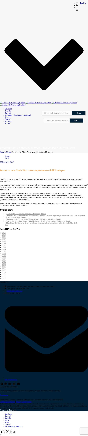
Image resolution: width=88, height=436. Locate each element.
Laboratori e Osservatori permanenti (18, 115)
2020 (4, 245)
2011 (4, 264)
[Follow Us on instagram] (9, 385)
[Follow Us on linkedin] (5, 385)
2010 (4, 266)
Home (2, 152)
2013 (4, 260)
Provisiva (12, 410)
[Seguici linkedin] (4, 433)
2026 (4, 233)
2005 (4, 276)
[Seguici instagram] (7, 433)
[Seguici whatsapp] (14, 433)
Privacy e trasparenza (24, 402)
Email (7, 158)
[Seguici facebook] (1, 433)
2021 (4, 243)
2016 (4, 254)
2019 (4, 247)
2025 (4, 235)
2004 (4, 278)
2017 (4, 252)
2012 (4, 262)
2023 (4, 239)
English (83, 3)
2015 (4, 256)
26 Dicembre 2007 (7, 162)
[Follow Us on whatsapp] (18, 385)
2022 (4, 241)
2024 (4, 237)
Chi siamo (8, 109)
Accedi (7, 123)
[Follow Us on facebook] (2, 385)
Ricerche (8, 111)
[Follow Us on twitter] (14, 385)
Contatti (7, 119)
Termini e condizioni (7, 402)
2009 (4, 268)
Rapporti (8, 113)
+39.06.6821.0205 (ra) (14, 291)
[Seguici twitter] (11, 433)
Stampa (7, 156)
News (7, 117)
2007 (4, 272)
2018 (4, 249)
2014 (4, 258)
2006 (4, 274)
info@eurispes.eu (11, 380)
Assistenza (4, 395)
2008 (4, 270)
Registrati (8, 121)
